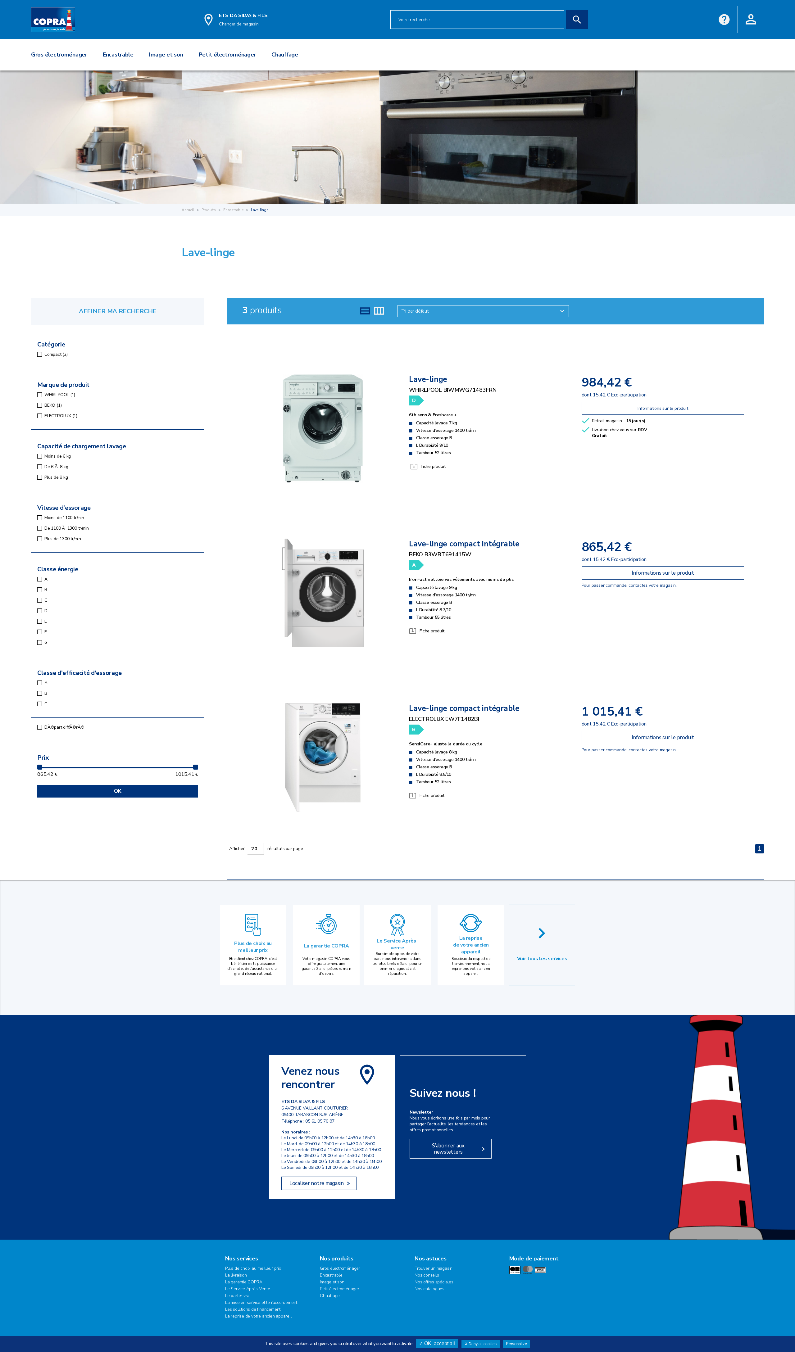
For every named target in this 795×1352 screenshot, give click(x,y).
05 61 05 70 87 (319, 1121)
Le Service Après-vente (397, 944)
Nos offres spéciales (434, 1282)
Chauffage (330, 1296)
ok (117, 791)
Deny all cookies (482, 1344)
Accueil (188, 210)
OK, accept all (439, 1343)
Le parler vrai (237, 1296)
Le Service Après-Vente (247, 1289)
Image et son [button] (166, 54)
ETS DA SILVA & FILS (243, 15)
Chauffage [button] (284, 54)
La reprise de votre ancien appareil (471, 945)
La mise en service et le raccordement (261, 1302)
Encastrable (233, 210)
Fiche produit (433, 466)
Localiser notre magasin (316, 1183)
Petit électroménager (339, 1289)
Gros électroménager (340, 1268)
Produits (209, 210)
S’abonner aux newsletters (448, 1148)
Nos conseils (427, 1275)
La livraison (236, 1275)
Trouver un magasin (433, 1268)
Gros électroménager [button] (59, 54)
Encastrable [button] (118, 54)
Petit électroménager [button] (227, 54)
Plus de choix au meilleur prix (253, 947)
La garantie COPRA (326, 946)
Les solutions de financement (252, 1309)
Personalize (516, 1343)
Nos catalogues (429, 1289)
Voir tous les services (542, 958)
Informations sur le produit (663, 408)
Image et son (332, 1282)
